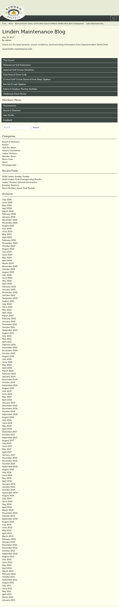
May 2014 (6, 504)
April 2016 (7, 481)
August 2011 (8, 582)
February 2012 (9, 574)
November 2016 (9, 461)
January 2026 (8, 217)
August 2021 (8, 333)
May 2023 (7, 281)
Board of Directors (21, 24)
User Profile (8, 115)
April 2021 (7, 342)
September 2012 (10, 553)
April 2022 (7, 313)
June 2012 (7, 562)
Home (4, 24)
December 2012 (9, 545)
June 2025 (7, 231)
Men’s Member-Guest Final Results (18, 188)
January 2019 (8, 403)
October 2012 (8, 551)
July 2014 (6, 498)
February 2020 (9, 374)
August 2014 (8, 495)
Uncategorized (79, 24)
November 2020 (10, 350)
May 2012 (6, 565)
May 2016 (6, 478)
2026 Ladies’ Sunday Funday (15, 176)
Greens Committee (50, 24)
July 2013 (6, 524)
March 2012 (7, 571)
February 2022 (9, 318)
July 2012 (6, 559)
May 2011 (6, 591)
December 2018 (9, 405)
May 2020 (7, 365)
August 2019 (8, 388)
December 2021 (9, 324)
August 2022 (8, 301)
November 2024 (10, 243)
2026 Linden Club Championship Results (21, 179)
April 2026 (7, 208)
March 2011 (7, 597)
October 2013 (8, 516)
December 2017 (9, 432)
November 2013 (9, 513)
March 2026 (7, 211)
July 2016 (6, 472)
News (11, 24)
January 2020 (9, 376)
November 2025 (10, 223)
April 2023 (7, 284)
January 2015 (8, 487)
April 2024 (7, 260)
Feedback (7, 120)
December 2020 (9, 347)
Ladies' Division (9, 153)
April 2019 (7, 400)
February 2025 (9, 240)
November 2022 (10, 292)
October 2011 (8, 577)
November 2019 (9, 379)
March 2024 (7, 263)
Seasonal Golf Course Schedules (18, 70)
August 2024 (8, 249)
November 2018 (9, 408)
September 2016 (10, 466)
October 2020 (8, 353)
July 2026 (7, 199)
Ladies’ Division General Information (19, 182)
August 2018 (8, 417)
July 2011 (6, 585)
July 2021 (6, 336)
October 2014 (8, 490)
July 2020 (7, 359)
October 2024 (8, 246)
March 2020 (8, 371)
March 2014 (7, 510)
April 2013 (7, 533)
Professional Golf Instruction (17, 65)
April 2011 (7, 594)
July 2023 (7, 275)
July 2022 (7, 304)
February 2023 (9, 286)
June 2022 (7, 307)
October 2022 (8, 295)
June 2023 (7, 278)
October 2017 (8, 434)
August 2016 (8, 469)
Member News (63, 24)
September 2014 (10, 492)
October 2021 (8, 327)
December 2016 (9, 458)
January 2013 (8, 542)
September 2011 (9, 580)
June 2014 (7, 501)
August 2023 (8, 272)
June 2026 (7, 202)
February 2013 (9, 539)
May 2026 (7, 205)
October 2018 (8, 411)
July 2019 (6, 391)
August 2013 (8, 522)
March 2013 (7, 536)
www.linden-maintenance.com (17, 49)
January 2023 (8, 289)
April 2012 (7, 568)
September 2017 (9, 437)
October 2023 (8, 269)
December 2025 (9, 220)
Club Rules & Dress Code (15, 74)
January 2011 (8, 600)
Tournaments (9, 105)
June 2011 (7, 588)
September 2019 (10, 385)
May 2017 (6, 449)
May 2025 (7, 234)
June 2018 (7, 423)
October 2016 (8, 463)
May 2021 (6, 339)
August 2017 (8, 440)
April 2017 (7, 452)
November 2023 (10, 266)
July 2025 (7, 228)
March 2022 (7, 315)
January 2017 (8, 455)
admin (8, 40)
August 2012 (8, 556)
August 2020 (8, 356)
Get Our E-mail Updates (14, 84)
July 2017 (6, 443)
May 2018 (6, 426)
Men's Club (7, 159)
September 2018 (10, 414)
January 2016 (8, 484)
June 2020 (7, 362)
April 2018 (7, 429)
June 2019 (7, 394)
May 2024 (7, 257)
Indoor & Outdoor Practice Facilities (20, 89)
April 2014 (7, 507)
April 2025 (7, 237)
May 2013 (6, 530)
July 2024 (7, 252)
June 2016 (7, 475)
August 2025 (8, 225)
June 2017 (7, 446)
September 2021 (10, 330)
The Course (8, 60)
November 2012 (9, 548)
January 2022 (8, 321)
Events (30, 24)
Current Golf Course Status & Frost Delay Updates (27, 79)
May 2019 (6, 397)
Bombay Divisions (10, 185)
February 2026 (9, 214)
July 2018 (6, 420)
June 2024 (7, 255)
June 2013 (7, 527)
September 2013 (10, 519)
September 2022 (10, 298)
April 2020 (7, 368)
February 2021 (9, 344)
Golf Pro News (38, 24)
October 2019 (8, 382)
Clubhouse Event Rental (14, 94)
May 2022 (7, 310)
